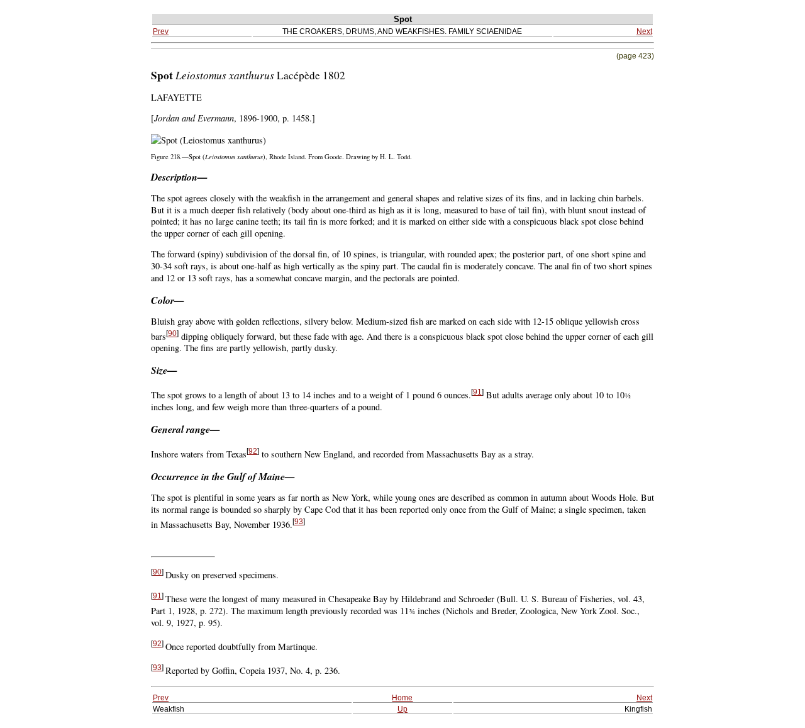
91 (477, 392)
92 (252, 451)
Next (644, 31)
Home (402, 697)
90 (172, 333)
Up (402, 709)
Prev (161, 31)
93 (298, 521)
